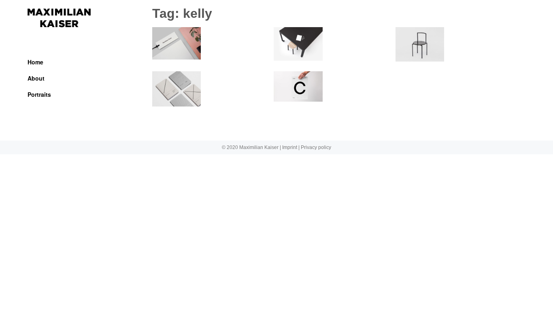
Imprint (289, 147)
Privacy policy (316, 147)
